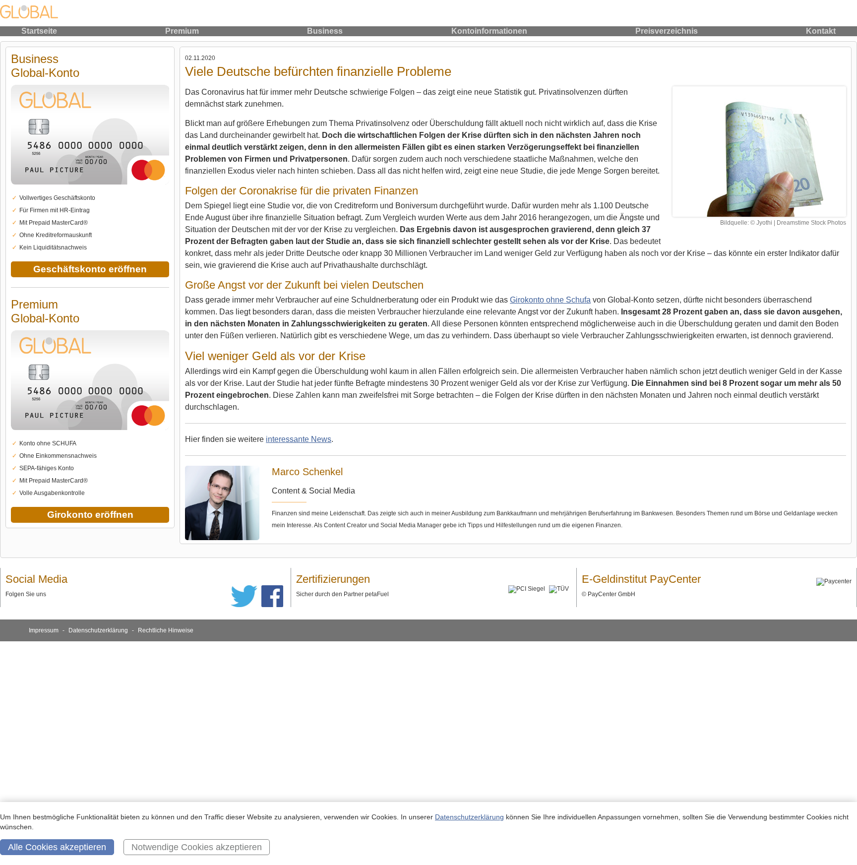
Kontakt (821, 31)
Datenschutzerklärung (98, 630)
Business (325, 31)
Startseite (39, 31)
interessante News (298, 439)
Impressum (44, 630)
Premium (182, 31)
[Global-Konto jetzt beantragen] (759, 151)
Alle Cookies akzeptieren (57, 847)
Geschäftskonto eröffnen (90, 269)
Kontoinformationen (489, 31)
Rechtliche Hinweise (165, 630)
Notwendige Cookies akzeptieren (196, 847)
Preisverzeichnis (666, 31)
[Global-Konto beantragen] (90, 189)
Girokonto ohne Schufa (550, 300)
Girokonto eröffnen (90, 514)
